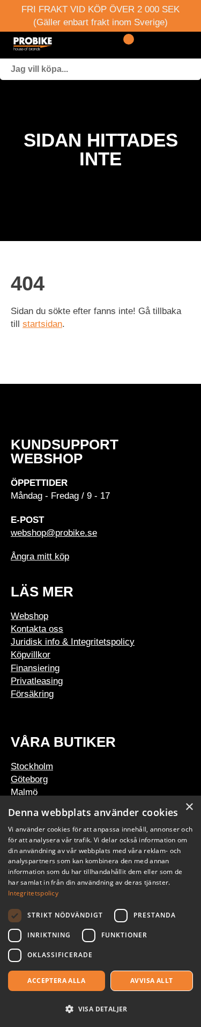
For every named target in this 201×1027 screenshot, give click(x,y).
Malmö (24, 791)
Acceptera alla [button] (56, 980)
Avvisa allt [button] (151, 980)
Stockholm (32, 766)
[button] (100, 1008)
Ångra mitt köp (40, 556)
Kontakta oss (37, 628)
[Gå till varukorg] (124, 45)
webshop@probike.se (54, 532)
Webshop (29, 615)
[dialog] (100, 911)
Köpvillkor (30, 654)
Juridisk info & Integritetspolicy (73, 641)
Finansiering (35, 667)
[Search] (190, 69)
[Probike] (58, 45)
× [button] (189, 807)
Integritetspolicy (33, 893)
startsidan (42, 323)
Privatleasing (37, 680)
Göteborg (29, 779)
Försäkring (32, 693)
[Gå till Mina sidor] (143, 45)
